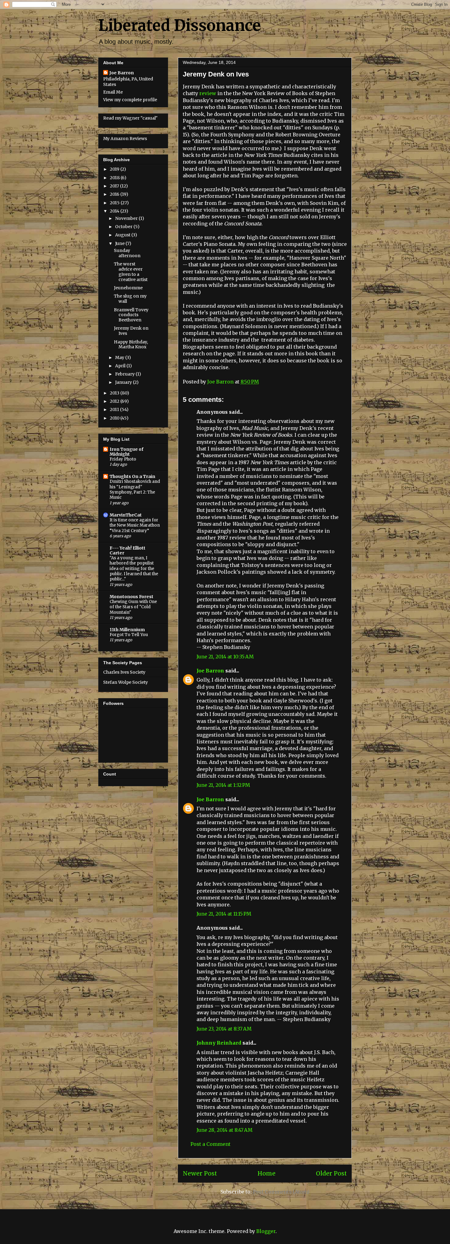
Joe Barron (210, 671)
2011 (115, 409)
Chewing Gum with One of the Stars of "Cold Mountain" (133, 607)
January (124, 382)
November (127, 218)
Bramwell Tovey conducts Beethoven (131, 315)
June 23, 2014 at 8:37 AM (224, 1029)
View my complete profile (130, 99)
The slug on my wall (130, 298)
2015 (115, 202)
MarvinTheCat (126, 515)
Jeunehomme (128, 288)
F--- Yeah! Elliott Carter (127, 550)
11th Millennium (127, 629)
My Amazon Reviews (125, 138)
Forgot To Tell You (129, 634)
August (123, 235)
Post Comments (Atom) (281, 1192)
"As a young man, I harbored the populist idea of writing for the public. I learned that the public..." (134, 568)
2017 (115, 186)
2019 (115, 169)
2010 (115, 418)
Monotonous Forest (131, 596)
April (120, 365)
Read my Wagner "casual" (130, 118)
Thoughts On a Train (132, 476)
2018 (115, 177)
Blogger (266, 1231)
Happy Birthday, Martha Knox (131, 344)
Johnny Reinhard (219, 1043)
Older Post (331, 1173)
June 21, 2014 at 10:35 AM (225, 656)
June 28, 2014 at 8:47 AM (225, 1130)
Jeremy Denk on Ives (131, 330)
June (120, 243)
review (207, 93)
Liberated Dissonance (179, 25)
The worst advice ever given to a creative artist (131, 271)
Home (266, 1173)
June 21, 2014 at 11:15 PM (224, 914)
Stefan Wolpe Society (125, 682)
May (120, 357)
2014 (115, 211)
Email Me (113, 92)
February (125, 374)
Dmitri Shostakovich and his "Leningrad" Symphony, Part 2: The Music (135, 489)
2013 (115, 393)
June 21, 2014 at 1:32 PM (223, 785)
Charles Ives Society (124, 672)
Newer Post (200, 1173)
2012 (115, 401)
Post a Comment (210, 1144)
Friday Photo (123, 459)
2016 (115, 194)
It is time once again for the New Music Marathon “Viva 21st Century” (135, 525)
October (124, 226)
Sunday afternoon (127, 253)
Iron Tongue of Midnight (126, 451)
